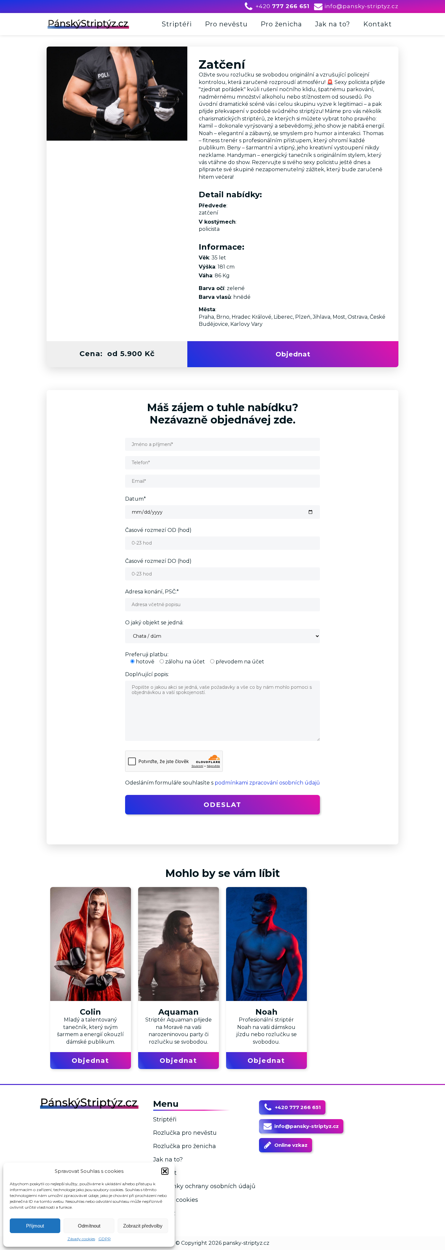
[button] (165, 1171)
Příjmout (35, 1226)
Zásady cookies (81, 1238)
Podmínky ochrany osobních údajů (204, 1186)
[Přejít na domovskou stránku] (88, 24)
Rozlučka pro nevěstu (185, 1132)
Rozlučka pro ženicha (184, 1146)
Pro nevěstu (226, 24)
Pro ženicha (281, 24)
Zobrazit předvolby (143, 1226)
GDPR (104, 1238)
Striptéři (177, 24)
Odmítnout (89, 1226)
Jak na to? (332, 24)
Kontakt (377, 24)
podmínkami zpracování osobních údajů (267, 783)
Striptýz (164, 1213)
